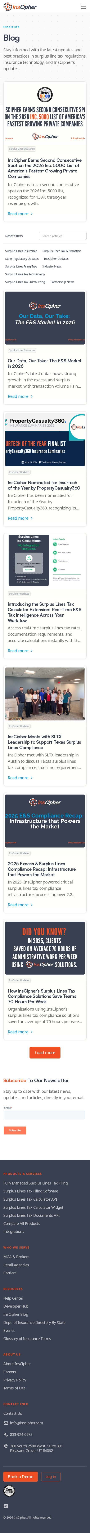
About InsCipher (17, 1363)
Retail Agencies (16, 1264)
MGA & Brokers (16, 1256)
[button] (82, 7)
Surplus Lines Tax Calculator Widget (33, 1207)
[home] (20, 7)
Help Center (13, 1298)
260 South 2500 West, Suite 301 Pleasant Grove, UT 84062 (36, 1448)
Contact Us (12, 1413)
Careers (9, 1371)
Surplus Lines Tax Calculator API (30, 1199)
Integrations (13, 1231)
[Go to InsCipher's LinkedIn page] (5, 1506)
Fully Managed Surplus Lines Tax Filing (35, 1183)
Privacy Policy (14, 1380)
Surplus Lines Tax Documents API (31, 1215)
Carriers (9, 1272)
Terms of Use (14, 1387)
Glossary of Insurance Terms (27, 1338)
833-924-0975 (21, 1434)
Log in (51, 1476)
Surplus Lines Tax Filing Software (30, 1190)
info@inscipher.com (26, 1422)
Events (8, 1330)
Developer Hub (15, 1306)
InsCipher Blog (15, 1314)
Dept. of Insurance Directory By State (34, 1322)
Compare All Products (21, 1223)
